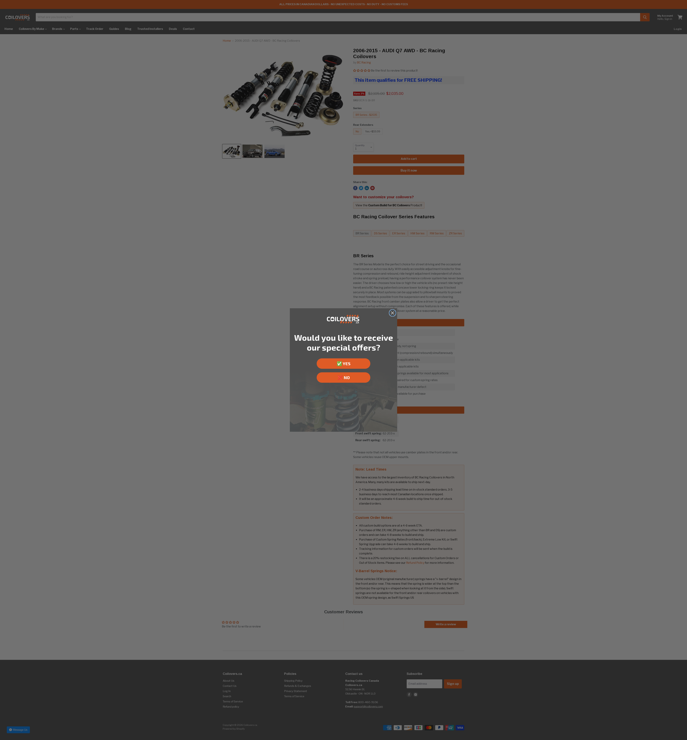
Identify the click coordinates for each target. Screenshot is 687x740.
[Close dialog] (392, 313)
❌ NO (343, 377)
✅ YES (343, 363)
